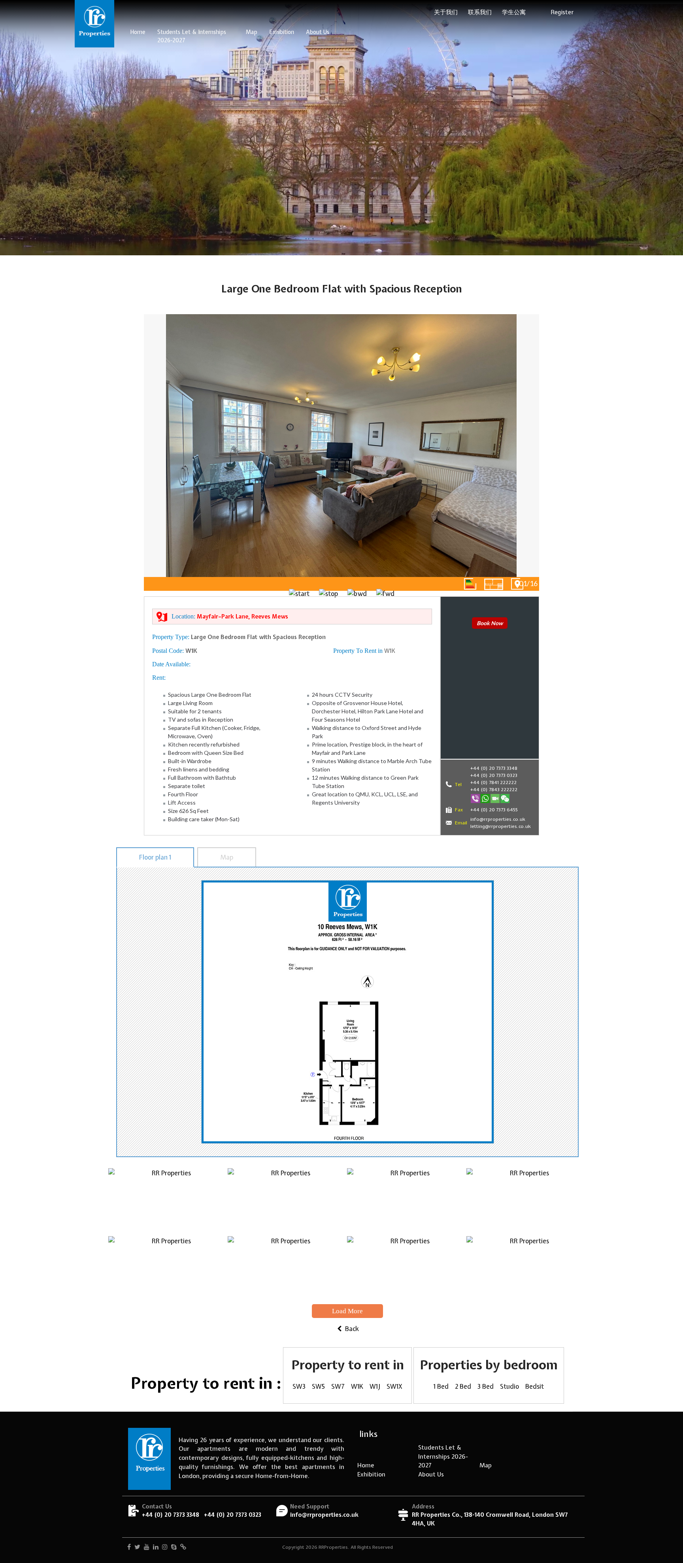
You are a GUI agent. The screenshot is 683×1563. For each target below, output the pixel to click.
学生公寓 (514, 12)
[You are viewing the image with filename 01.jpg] (168, 1202)
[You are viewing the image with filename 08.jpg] (526, 1270)
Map (251, 32)
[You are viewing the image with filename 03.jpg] (406, 1202)
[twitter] (137, 1547)
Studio (509, 1386)
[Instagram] (165, 1547)
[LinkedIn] (155, 1547)
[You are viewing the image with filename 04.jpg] (526, 1202)
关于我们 (446, 12)
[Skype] (174, 1547)
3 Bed (485, 1386)
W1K (357, 1386)
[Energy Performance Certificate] (470, 584)
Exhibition (281, 32)
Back (351, 1328)
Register (562, 12)
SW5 (318, 1386)
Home (137, 32)
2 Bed (463, 1386)
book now (490, 623)
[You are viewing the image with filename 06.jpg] (287, 1270)
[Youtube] (146, 1547)
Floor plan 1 (155, 857)
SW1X (394, 1386)
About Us (317, 32)
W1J (375, 1386)
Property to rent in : (206, 1383)
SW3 (299, 1386)
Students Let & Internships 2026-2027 (191, 36)
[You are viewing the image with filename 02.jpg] (287, 1202)
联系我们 (480, 12)
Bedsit (534, 1386)
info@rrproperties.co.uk (324, 1514)
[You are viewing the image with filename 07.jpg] (406, 1270)
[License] (183, 1547)
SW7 (338, 1386)
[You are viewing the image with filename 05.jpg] (168, 1270)
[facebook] (129, 1547)
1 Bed (441, 1386)
